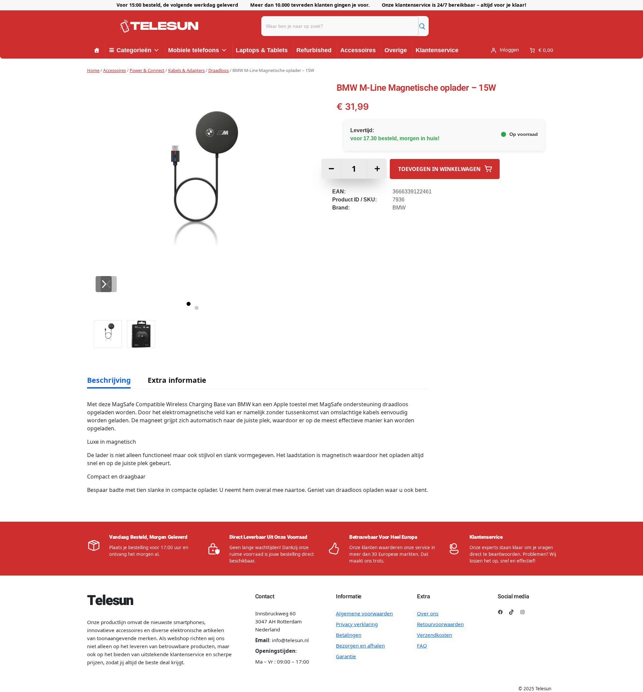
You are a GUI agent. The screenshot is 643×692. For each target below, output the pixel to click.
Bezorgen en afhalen (360, 645)
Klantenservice (437, 50)
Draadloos (218, 70)
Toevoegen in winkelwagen (439, 168)
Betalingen (348, 634)
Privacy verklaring (357, 624)
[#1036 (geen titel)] (96, 50)
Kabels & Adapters (186, 70)
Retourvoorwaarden (440, 624)
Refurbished (314, 50)
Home (93, 70)
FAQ (422, 645)
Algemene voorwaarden (364, 613)
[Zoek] (422, 26)
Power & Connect (147, 70)
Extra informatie (177, 380)
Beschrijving (109, 380)
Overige (395, 50)
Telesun (110, 601)
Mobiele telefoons (193, 50)
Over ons (427, 613)
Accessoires (358, 50)
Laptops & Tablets (262, 50)
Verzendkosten (434, 634)
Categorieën (134, 50)
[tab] (109, 380)
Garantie (346, 656)
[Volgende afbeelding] (103, 284)
